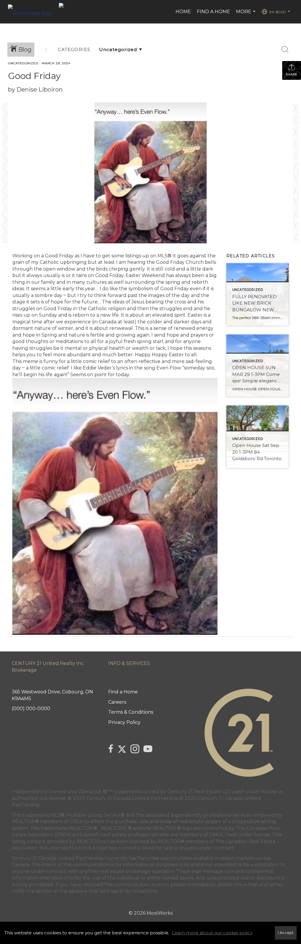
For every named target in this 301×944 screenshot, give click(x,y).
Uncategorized (23, 63)
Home (183, 11)
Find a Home (213, 11)
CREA (76, 821)
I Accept (286, 933)
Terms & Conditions (130, 712)
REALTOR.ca (91, 841)
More (246, 15)
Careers (117, 702)
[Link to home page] (33, 12)
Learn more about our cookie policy (212, 932)
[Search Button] (285, 50)
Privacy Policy (124, 722)
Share (291, 74)
